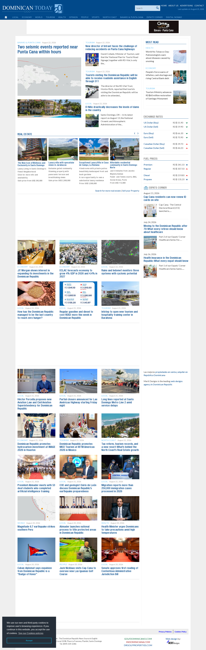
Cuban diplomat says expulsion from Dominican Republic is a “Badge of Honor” (35, 571)
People (84, 17)
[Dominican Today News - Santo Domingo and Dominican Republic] (32, 8)
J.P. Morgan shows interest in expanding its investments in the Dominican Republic (36, 273)
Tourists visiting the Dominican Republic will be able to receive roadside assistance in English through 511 (111, 78)
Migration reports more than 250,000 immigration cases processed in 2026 (117, 488)
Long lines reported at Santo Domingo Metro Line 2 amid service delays (117, 402)
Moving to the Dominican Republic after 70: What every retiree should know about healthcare (165, 229)
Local (15, 17)
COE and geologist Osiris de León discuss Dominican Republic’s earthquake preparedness (78, 488)
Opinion (73, 17)
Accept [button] (29, 640)
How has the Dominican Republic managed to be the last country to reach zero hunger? (36, 315)
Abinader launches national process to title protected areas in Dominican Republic (78, 530)
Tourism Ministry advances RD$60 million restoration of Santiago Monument (159, 95)
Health (62, 17)
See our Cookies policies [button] (30, 633)
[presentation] (134, 133)
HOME (164, 5)
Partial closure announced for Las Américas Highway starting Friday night (78, 402)
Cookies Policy (181, 632)
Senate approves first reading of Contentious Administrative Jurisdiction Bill (119, 571)
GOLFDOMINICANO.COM (138, 638)
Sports (95, 17)
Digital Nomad (174, 17)
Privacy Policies (165, 632)
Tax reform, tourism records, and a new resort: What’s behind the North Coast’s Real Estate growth (120, 447)
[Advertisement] (78, 27)
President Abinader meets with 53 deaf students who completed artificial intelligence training (36, 488)
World (38, 17)
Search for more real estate (108, 190)
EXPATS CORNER (158, 188)
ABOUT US (173, 5)
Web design (171, 638)
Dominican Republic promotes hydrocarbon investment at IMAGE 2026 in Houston (36, 447)
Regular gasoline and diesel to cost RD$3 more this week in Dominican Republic (76, 315)
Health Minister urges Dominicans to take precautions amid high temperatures (120, 530)
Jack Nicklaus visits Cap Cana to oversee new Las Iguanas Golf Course (78, 571)
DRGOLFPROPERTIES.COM (138, 645)
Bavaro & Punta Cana (131, 17)
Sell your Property (130, 190)
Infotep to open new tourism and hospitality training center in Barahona (119, 315)
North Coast (110, 17)
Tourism (50, 17)
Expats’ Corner (155, 17)
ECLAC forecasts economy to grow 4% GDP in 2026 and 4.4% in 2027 (78, 273)
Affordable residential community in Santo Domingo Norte (123, 165)
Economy (27, 17)
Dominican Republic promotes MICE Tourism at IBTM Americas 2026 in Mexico (77, 447)
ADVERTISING (186, 5)
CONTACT (199, 5)
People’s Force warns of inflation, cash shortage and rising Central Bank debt (159, 75)
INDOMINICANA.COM (138, 642)
